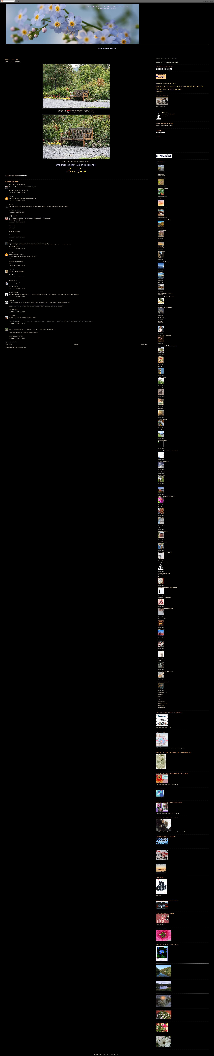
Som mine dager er (163, 531)
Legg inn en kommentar (10, 341)
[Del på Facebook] (25, 175)
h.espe (10, 300)
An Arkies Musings (13, 286)
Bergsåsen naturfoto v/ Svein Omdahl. (167, 587)
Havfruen (160, 696)
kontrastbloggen (162, 541)
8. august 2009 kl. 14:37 (17, 248)
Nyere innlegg (8, 344)
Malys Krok (160, 429)
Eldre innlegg (144, 344)
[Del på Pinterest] (26, 175)
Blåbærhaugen (161, 366)
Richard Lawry (12, 280)
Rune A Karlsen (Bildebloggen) (16, 184)
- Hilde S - (160, 356)
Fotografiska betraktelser (164, 573)
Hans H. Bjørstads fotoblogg (165, 293)
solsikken (160, 163)
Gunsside (160, 694)
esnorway (160, 639)
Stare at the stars (162, 618)
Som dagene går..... (163, 188)
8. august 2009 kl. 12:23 (17, 237)
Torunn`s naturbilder (163, 562)
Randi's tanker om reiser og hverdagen (168, 450)
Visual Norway (161, 471)
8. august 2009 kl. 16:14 (17, 265)
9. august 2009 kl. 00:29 (17, 288)
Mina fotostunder (162, 230)
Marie (10, 269)
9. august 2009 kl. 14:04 (17, 296)
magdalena (160, 698)
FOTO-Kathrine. (162, 408)
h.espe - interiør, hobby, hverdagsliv (167, 345)
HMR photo (160, 282)
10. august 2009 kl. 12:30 (17, 311)
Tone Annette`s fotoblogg (164, 335)
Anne (10, 204)
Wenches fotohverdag (163, 461)
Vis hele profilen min (166, 116)
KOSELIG (160, 321)
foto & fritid (160, 272)
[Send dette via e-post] (20, 175)
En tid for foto (161, 660)
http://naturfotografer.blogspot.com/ (164, 125)
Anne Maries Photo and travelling (166, 296)
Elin (159, 576)
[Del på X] (23, 175)
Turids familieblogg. (163, 261)
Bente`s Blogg (161, 705)
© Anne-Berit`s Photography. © (107, 7)
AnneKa (11, 240)
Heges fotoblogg (13, 292)
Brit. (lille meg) (12, 216)
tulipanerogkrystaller (163, 681)
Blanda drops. (161, 475)
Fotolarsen (160, 324)
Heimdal (160, 240)
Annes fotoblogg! (162, 177)
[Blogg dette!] (21, 175)
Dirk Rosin (160, 198)
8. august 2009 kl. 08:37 (17, 212)
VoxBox (11, 196)
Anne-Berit (165, 112)
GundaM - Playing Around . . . (165, 307)
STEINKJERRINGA (162, 419)
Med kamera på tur (162, 692)
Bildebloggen (161, 174)
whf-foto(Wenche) (162, 440)
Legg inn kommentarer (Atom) (18, 347)
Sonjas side (161, 517)
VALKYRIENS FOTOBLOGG (165, 552)
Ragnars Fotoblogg (163, 703)
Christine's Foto (162, 317)
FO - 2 (10, 252)
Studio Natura (161, 701)
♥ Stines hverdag (162, 377)
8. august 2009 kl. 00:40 (17, 200)
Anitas (159, 527)
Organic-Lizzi (161, 209)
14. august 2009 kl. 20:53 (17, 338)
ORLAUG (160, 506)
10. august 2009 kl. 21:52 (17, 323)
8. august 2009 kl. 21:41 (17, 277)
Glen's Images (161, 629)
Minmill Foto (161, 650)
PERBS (11, 327)
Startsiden (76, 344)
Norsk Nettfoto (161, 251)
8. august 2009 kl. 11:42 (17, 222)
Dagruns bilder (161, 707)
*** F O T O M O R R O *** (164, 597)
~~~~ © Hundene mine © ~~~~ (165, 671)
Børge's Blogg (161, 387)
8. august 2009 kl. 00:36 (17, 192)
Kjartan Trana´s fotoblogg (164, 219)
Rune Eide (11, 315)
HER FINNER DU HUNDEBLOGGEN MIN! (166, 59)
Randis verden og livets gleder (165, 608)
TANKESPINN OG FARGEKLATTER (166, 496)
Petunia (160, 485)
